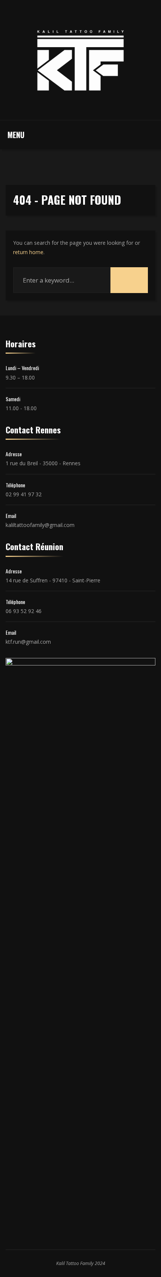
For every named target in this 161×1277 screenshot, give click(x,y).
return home (28, 252)
